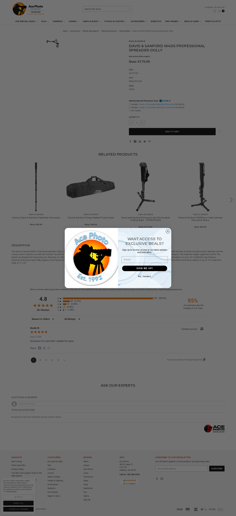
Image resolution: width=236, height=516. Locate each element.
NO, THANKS (144, 277)
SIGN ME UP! (144, 268)
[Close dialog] (168, 231)
